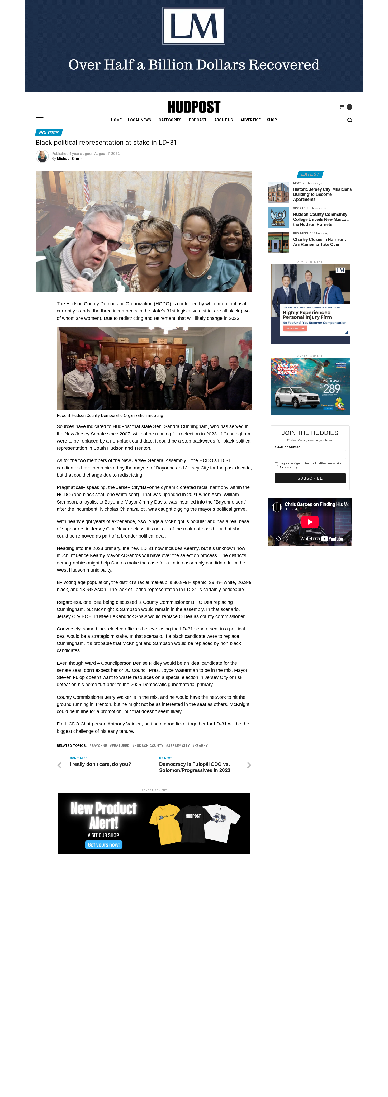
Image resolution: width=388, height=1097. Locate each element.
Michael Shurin (70, 158)
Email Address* (287, 447)
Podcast (198, 120)
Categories (170, 120)
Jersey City (179, 746)
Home (116, 120)
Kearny (201, 746)
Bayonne (99, 746)
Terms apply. (289, 467)
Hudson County (148, 746)
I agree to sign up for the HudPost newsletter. (311, 465)
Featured (121, 746)
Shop (272, 120)
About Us (223, 120)
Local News (139, 120)
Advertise (250, 120)
